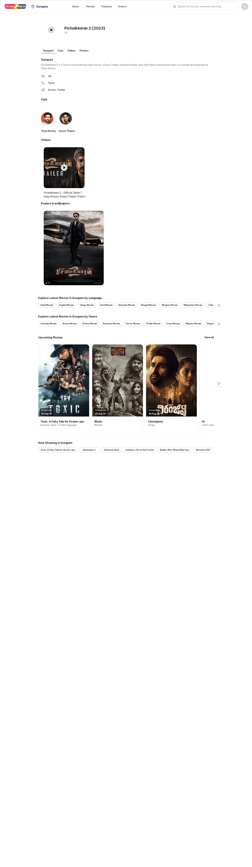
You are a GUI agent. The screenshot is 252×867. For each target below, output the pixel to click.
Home (75, 6)
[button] (244, 6)
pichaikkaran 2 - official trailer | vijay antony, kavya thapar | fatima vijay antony (65, 194)
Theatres (106, 6)
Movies (90, 6)
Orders (122, 6)
